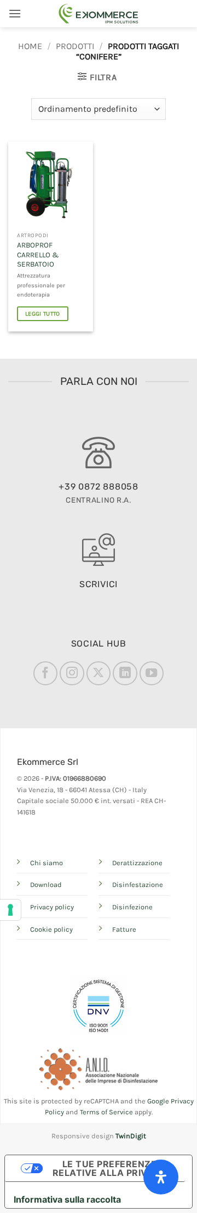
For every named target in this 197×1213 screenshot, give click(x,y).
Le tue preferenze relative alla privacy (109, 1168)
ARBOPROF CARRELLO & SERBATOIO (38, 254)
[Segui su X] (98, 673)
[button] (14, 13)
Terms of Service (106, 1112)
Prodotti (75, 46)
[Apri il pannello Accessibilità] (160, 1177)
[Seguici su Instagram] (72, 673)
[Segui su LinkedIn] (125, 673)
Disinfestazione (137, 884)
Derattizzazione (137, 863)
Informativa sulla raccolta (67, 1199)
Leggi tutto (42, 313)
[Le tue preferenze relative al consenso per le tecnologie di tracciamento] (10, 910)
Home (30, 46)
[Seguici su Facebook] (45, 673)
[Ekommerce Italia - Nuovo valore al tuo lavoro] (98, 13)
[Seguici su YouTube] (152, 673)
